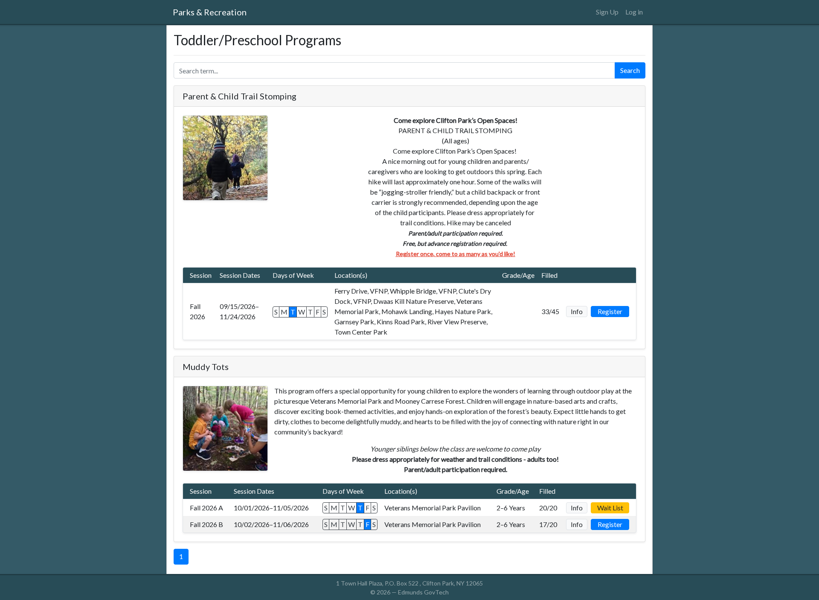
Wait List (610, 508)
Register (610, 311)
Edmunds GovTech (423, 592)
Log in (634, 12)
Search (630, 70)
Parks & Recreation (210, 12)
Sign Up (607, 12)
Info (577, 311)
